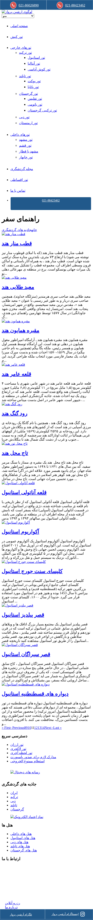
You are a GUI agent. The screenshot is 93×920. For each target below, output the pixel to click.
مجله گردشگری (21, 169)
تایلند (13, 805)
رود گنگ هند (14, 413)
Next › (49, 728)
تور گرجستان (28, 93)
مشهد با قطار (28, 151)
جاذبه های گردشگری (16, 230)
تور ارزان (16, 744)
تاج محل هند (15, 453)
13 (39, 728)
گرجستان (17, 809)
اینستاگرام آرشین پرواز (65, 914)
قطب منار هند (17, 243)
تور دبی (24, 117)
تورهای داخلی (20, 134)
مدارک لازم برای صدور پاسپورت (33, 757)
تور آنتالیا (34, 63)
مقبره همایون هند (20, 330)
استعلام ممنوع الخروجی (27, 761)
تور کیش (16, 37)
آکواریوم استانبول (20, 532)
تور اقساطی (19, 180)
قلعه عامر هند (16, 374)
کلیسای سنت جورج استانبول (32, 571)
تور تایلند (25, 76)
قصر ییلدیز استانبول (23, 615)
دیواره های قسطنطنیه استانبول (35, 694)
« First (6, 728)
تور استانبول (36, 57)
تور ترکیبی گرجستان (42, 110)
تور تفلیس (35, 98)
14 (43, 728)
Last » (57, 728)
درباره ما (11, 907)
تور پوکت (34, 81)
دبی (13, 801)
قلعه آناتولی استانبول (24, 492)
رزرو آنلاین (12, 903)
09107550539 (14, 887)
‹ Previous (17, 728)
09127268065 (14, 883)
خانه (34, 230)
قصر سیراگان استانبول (26, 654)
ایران (14, 793)
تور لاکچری (18, 749)
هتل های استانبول (22, 838)
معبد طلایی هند (18, 287)
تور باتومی (35, 104)
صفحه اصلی (19, 26)
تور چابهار (26, 157)
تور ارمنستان (28, 123)
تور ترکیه (25, 52)
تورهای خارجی (20, 47)
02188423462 (14, 867)
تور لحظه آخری (21, 753)
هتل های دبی (19, 842)
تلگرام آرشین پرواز (21, 914)
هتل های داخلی (21, 834)
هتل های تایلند (20, 846)
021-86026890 (29, 5)
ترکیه (14, 797)
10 (29, 728)
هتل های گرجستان (23, 850)
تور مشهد (25, 139)
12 (36, 728)
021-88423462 (51, 200)
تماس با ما (17, 190)
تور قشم (25, 145)
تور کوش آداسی (39, 69)
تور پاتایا (33, 87)
